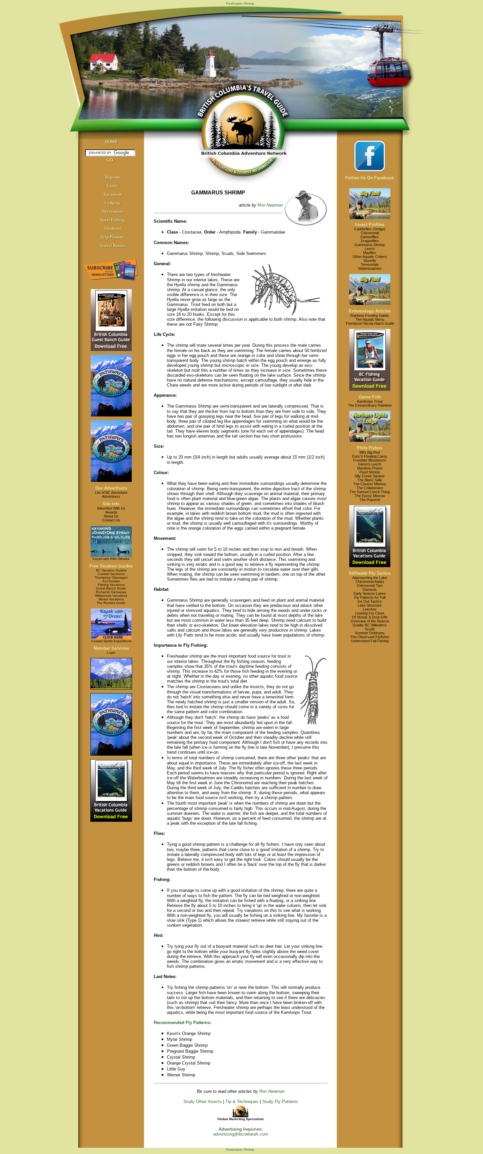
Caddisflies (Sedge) (369, 229)
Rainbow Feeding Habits (369, 315)
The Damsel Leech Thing (370, 492)
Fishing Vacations (111, 585)
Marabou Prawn (369, 468)
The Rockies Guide (111, 603)
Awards (111, 512)
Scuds (370, 629)
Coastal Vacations (111, 574)
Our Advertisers (111, 488)
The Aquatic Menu (370, 319)
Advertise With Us (111, 508)
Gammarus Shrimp (370, 245)
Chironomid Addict (370, 582)
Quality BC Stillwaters (370, 625)
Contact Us (111, 520)
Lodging (112, 202)
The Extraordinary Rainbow (370, 405)
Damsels (370, 589)
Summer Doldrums (370, 633)
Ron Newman (270, 205)
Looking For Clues (369, 613)
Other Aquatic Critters (370, 257)
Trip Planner (113, 237)
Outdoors (112, 228)
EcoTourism (111, 581)
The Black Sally (369, 480)
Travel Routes (113, 245)
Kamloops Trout (369, 401)
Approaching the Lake (369, 578)
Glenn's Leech (369, 464)
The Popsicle (369, 500)
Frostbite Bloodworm (369, 460)
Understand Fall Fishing (370, 641)
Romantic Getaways (111, 592)
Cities (112, 185)
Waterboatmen (369, 268)
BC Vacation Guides (111, 570)
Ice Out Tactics (369, 601)
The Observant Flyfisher (369, 637)
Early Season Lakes (370, 593)
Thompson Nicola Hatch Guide (369, 323)
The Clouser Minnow (369, 484)
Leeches (370, 609)
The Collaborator (369, 488)
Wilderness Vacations (111, 595)
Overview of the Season (370, 621)
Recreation (112, 211)
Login (111, 652)
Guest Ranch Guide (111, 588)
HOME (111, 141)
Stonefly (369, 261)
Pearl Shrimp (369, 472)
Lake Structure (369, 605)
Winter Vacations (111, 599)
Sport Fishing (112, 219)
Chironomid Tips (370, 586)
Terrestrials (370, 264)
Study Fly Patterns (280, 1101)
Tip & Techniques (242, 1101)
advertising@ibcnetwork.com (240, 1134)
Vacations (113, 194)
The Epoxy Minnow (370, 496)
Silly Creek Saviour (370, 476)
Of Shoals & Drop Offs (370, 617)
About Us (111, 516)
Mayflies (369, 253)
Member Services (111, 648)
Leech (370, 249)
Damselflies (369, 237)
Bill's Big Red (369, 452)
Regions (112, 177)
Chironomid (370, 233)
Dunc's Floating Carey (369, 456)
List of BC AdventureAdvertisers (111, 494)
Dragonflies (370, 241)
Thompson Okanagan (111, 577)
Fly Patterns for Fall (369, 597)
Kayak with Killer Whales (111, 559)
